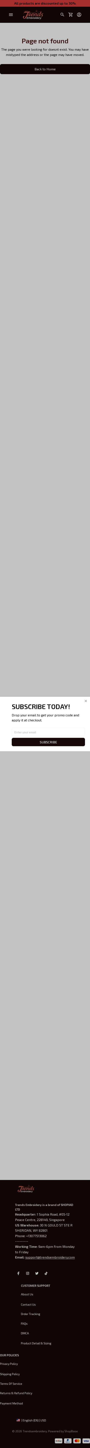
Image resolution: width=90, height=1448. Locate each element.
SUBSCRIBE (48, 742)
